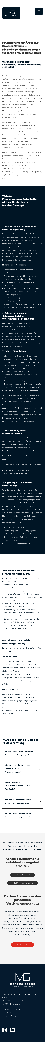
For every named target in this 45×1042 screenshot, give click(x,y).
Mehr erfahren (23, 944)
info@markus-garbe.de (23, 883)
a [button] (39, 11)
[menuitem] (4, 1030)
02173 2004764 (23, 875)
